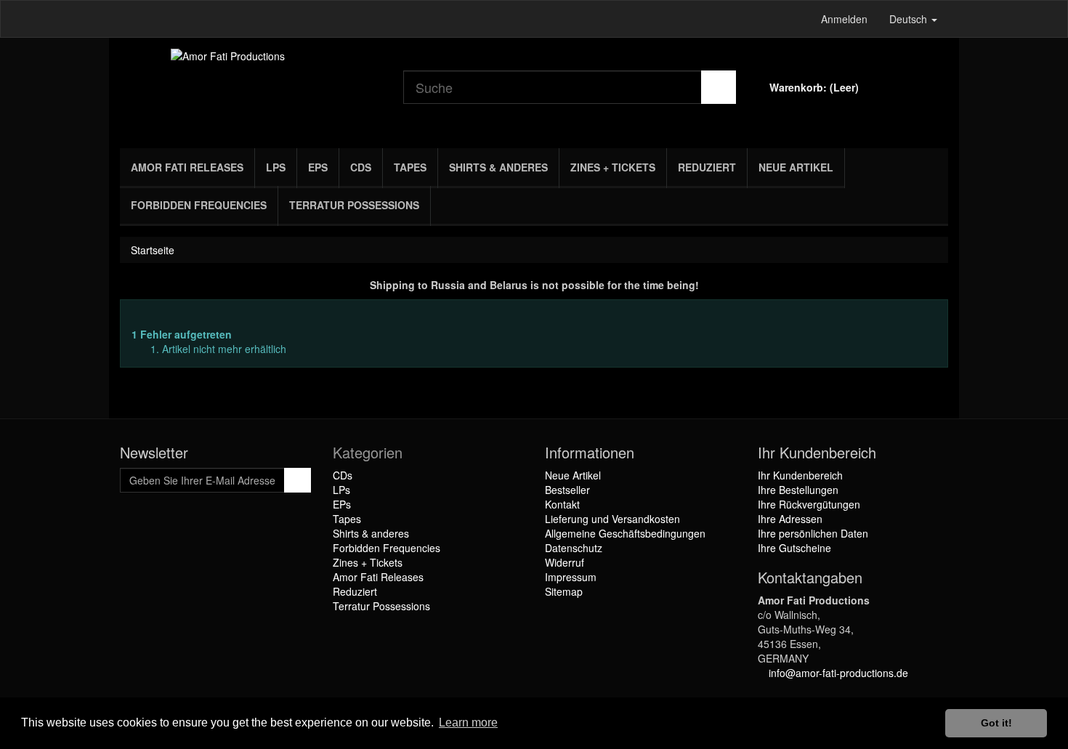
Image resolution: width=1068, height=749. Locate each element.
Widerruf (564, 562)
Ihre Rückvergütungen (809, 504)
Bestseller (567, 489)
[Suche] (718, 87)
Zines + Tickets (612, 167)
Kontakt (562, 504)
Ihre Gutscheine (794, 548)
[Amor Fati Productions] (250, 89)
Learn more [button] (468, 722)
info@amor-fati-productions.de (838, 672)
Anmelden (844, 19)
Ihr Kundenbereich (800, 475)
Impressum (570, 577)
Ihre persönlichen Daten (813, 533)
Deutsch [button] (909, 19)
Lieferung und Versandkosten (612, 518)
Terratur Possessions (354, 205)
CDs (360, 167)
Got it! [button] (996, 723)
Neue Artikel (795, 167)
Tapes (410, 167)
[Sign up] (297, 480)
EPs (318, 167)
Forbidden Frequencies (199, 205)
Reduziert (707, 167)
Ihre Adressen (790, 518)
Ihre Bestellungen (798, 489)
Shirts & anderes (498, 167)
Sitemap (564, 591)
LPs (276, 167)
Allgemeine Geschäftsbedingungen (625, 533)
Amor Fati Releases (187, 167)
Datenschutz (573, 548)
